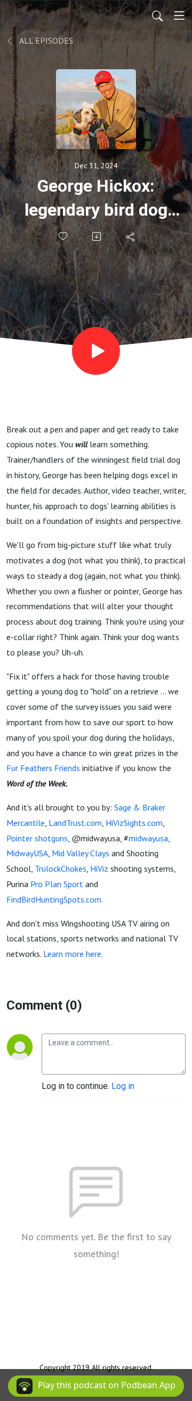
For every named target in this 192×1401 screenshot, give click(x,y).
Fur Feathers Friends (44, 768)
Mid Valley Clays (80, 853)
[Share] (131, 236)
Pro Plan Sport (56, 884)
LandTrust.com (75, 822)
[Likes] (64, 236)
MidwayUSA (27, 853)
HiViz (99, 868)
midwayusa (148, 838)
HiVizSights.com (134, 822)
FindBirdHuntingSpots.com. (54, 899)
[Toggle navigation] (179, 15)
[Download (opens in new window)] (97, 236)
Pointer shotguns (37, 838)
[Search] (157, 15)
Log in (122, 1086)
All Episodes (45, 40)
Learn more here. (73, 953)
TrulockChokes (60, 868)
